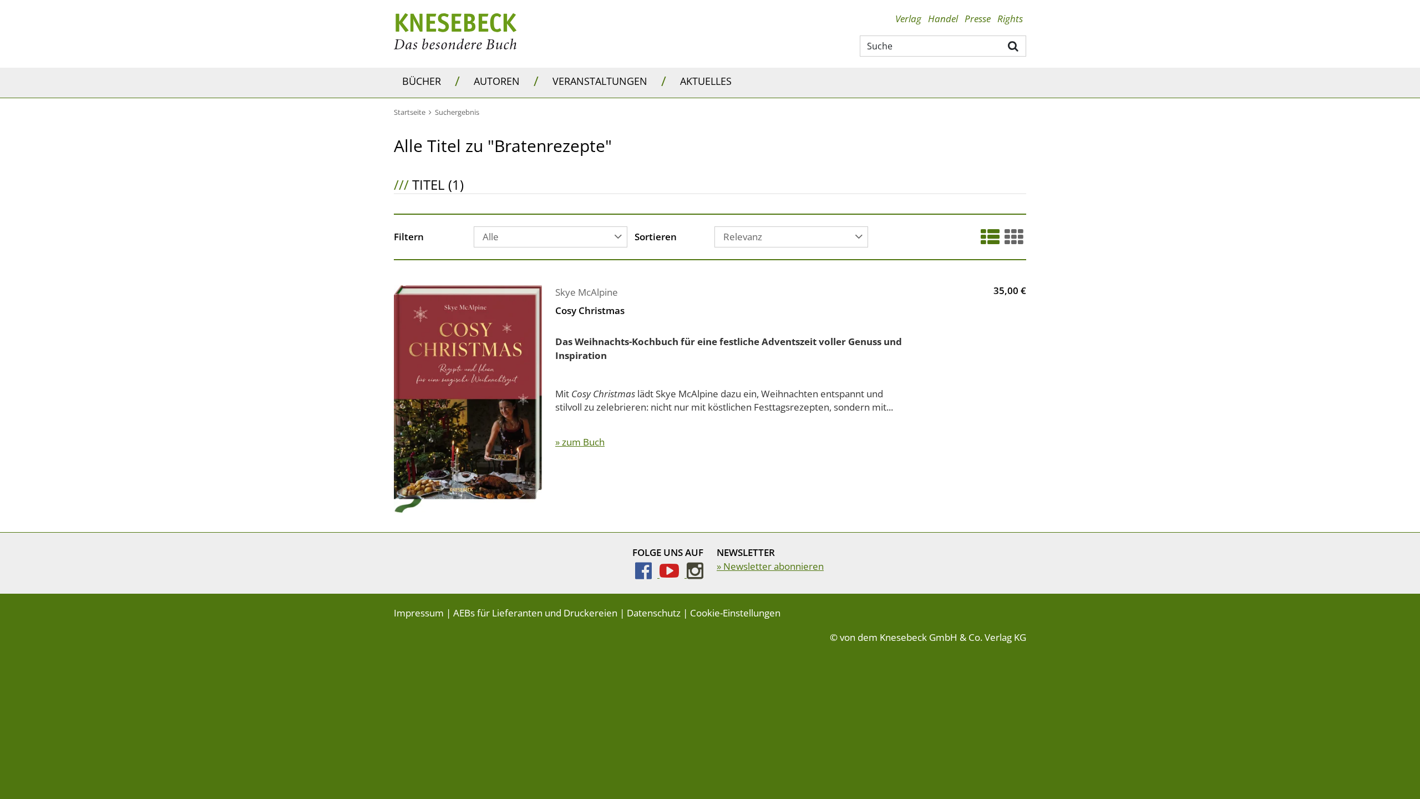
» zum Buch (580, 442)
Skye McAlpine (586, 292)
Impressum (419, 612)
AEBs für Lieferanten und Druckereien (535, 612)
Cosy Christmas (590, 310)
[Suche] (1013, 45)
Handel (943, 18)
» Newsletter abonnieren (770, 566)
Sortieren (656, 237)
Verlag (908, 18)
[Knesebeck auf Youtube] (673, 574)
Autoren (497, 81)
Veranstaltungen (599, 81)
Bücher (421, 81)
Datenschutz (654, 612)
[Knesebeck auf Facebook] (647, 574)
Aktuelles (706, 81)
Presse (978, 18)
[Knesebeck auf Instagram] (695, 574)
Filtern (409, 237)
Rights (1010, 18)
